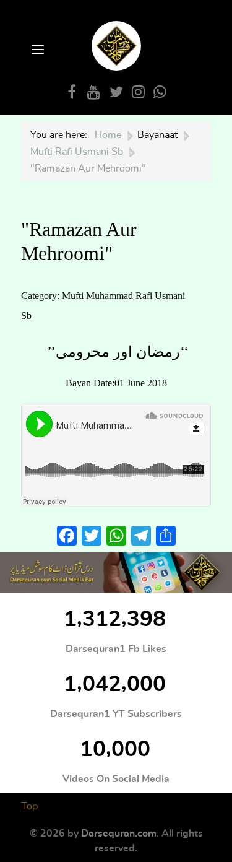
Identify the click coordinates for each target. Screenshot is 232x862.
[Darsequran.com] (116, 572)
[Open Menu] (36, 50)
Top (29, 806)
